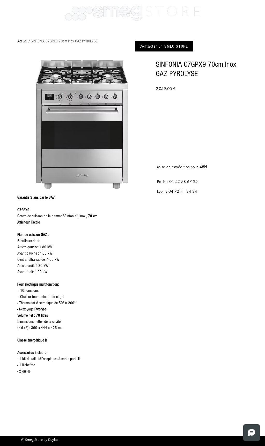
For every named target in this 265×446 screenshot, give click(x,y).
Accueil (22, 41)
